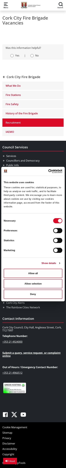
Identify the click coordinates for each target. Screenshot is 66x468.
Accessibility (9, 449)
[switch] (57, 230)
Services (11, 156)
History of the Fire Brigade (22, 113)
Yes (17, 55)
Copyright (8, 454)
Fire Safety (12, 104)
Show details (48, 263)
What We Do (13, 85)
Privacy (6, 438)
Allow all (33, 273)
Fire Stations (13, 95)
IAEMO (10, 132)
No (37, 55)
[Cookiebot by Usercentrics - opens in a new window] (48, 171)
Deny (33, 294)
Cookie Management (14, 427)
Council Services (15, 147)
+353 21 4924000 (12, 341)
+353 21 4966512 (12, 372)
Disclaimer (8, 443)
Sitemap (7, 432)
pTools (21, 463)
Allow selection (33, 283)
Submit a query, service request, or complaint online (31, 354)
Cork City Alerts (15, 303)
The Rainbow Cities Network (23, 307)
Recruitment (13, 122)
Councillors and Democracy (23, 160)
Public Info (12, 165)
